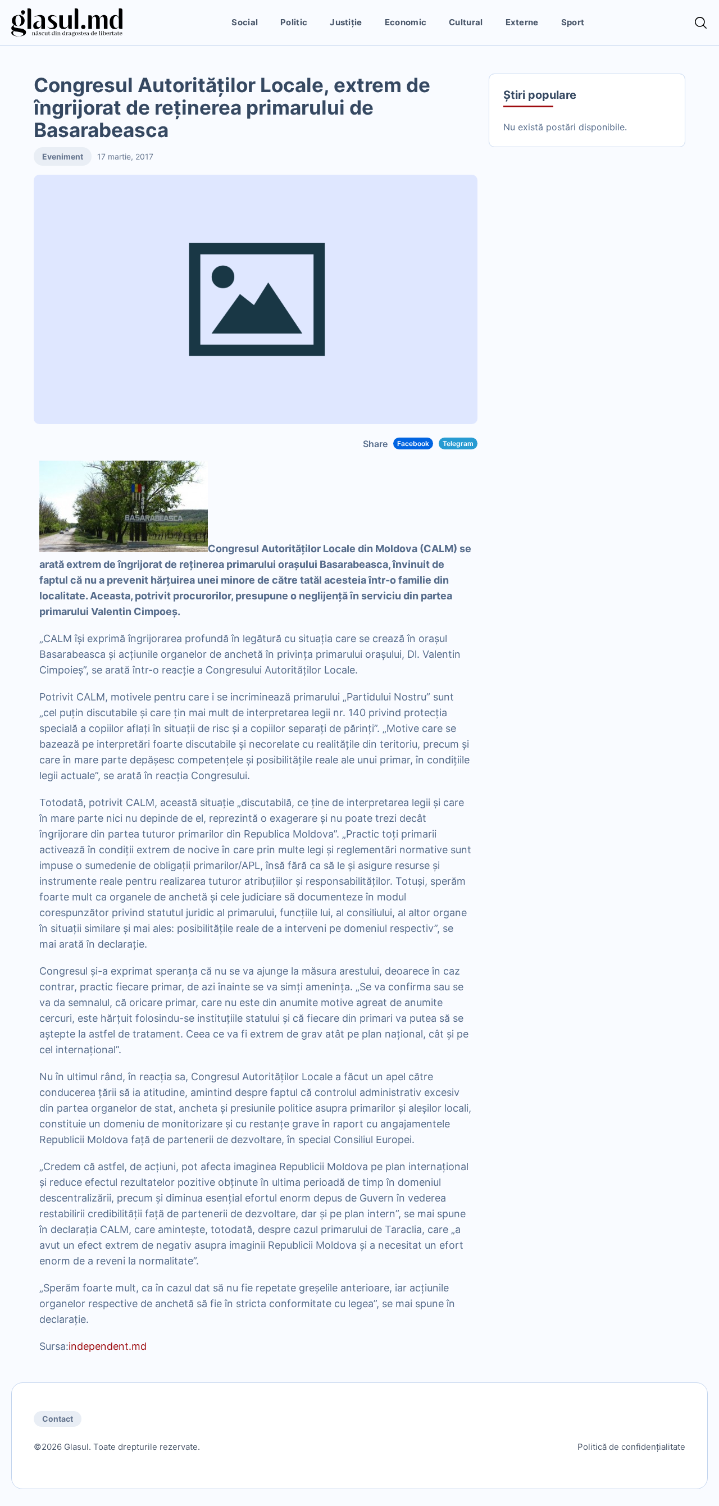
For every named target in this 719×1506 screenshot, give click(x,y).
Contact (57, 1418)
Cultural (466, 22)
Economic (405, 22)
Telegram (458, 443)
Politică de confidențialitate (631, 1446)
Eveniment (62, 156)
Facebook (413, 443)
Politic (293, 22)
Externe (522, 22)
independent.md (108, 1346)
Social (244, 22)
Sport (573, 22)
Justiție (346, 22)
